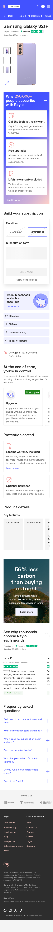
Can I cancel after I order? (18, 750)
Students (30, 846)
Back (10, 16)
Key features (12, 515)
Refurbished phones (13, 846)
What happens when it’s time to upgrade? (21, 760)
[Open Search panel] (37, 6)
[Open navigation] (49, 6)
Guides (29, 836)
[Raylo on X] (15, 910)
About (6, 850)
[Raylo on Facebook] (5, 910)
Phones (47, 16)
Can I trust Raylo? (13, 781)
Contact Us (31, 827)
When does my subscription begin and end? (22, 740)
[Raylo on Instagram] (10, 910)
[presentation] (26, 64)
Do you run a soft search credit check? (21, 771)
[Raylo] (5, 6)
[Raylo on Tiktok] (20, 910)
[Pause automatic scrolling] (46, 636)
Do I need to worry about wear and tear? (23, 721)
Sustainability (10, 827)
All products (34, 16)
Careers (30, 832)
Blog (6, 836)
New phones (9, 841)
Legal (29, 841)
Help (28, 822)
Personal (13, 6)
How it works (13, 200)
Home (21, 16)
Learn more (12, 468)
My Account (9, 822)
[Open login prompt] (43, 6)
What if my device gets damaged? (23, 730)
